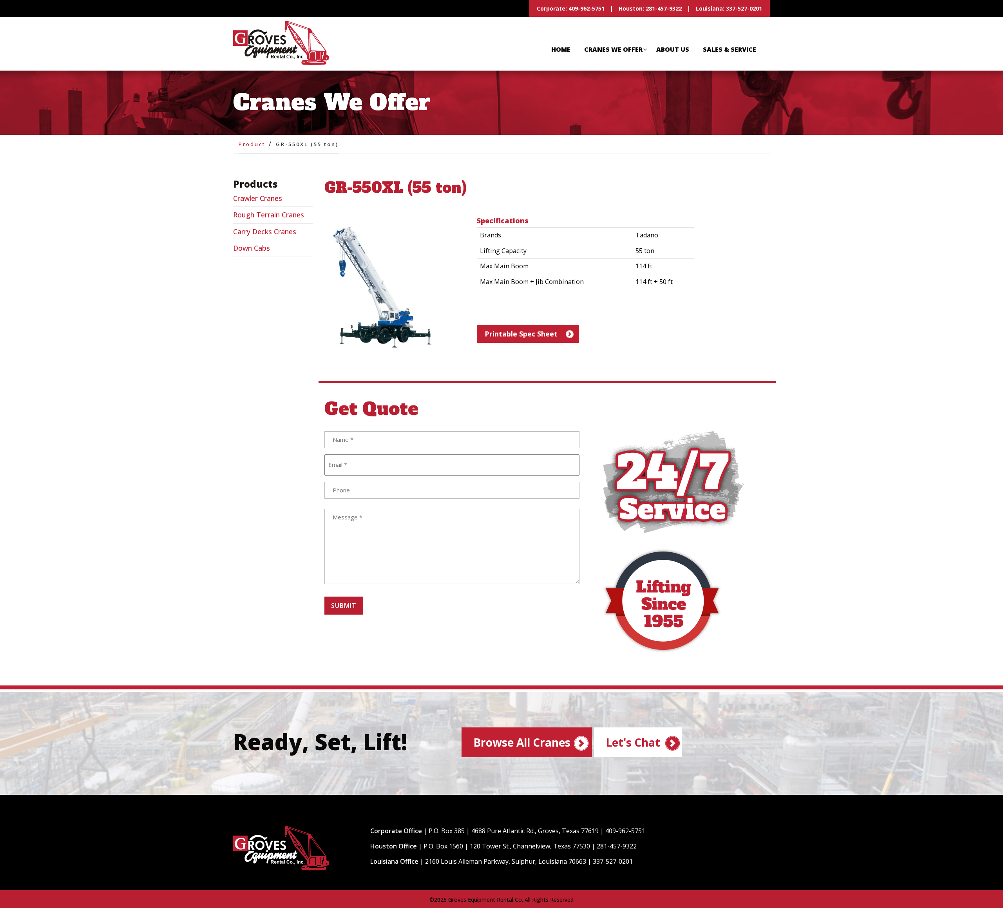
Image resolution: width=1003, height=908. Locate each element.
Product (252, 144)
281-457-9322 (664, 8)
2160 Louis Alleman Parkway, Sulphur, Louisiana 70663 (505, 861)
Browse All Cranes (521, 742)
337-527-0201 (744, 8)
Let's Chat (633, 742)
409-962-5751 (586, 8)
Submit (344, 605)
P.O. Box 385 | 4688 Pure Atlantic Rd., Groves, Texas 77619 (514, 831)
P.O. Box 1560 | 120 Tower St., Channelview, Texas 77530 (507, 846)
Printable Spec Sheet (521, 333)
